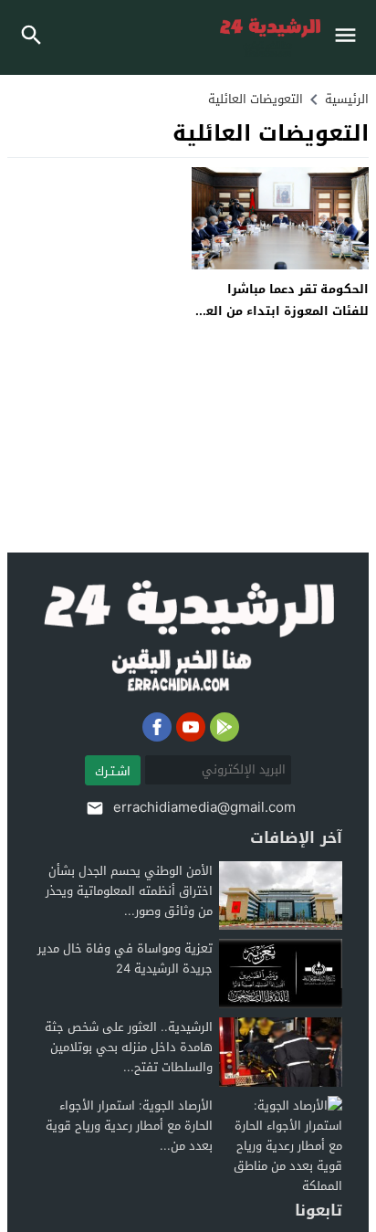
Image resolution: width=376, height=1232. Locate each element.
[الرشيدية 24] (188, 637)
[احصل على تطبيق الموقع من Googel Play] (224, 727)
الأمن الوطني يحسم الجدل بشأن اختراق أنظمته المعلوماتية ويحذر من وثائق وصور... (129, 890)
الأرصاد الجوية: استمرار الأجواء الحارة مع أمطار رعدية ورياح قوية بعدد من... (129, 1125)
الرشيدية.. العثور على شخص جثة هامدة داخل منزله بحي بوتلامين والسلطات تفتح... (129, 1047)
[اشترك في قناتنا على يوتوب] (190, 727)
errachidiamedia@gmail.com (204, 807)
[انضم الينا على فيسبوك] (157, 727)
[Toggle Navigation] (350, 37)
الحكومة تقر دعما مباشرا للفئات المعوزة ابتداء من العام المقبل (281, 310)
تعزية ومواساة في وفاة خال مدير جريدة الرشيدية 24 (125, 958)
